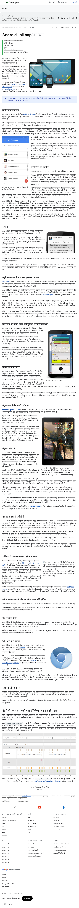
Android (4, 817)
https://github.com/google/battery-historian (47, 781)
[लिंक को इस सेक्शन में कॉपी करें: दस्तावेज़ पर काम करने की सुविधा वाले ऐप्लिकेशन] (50, 324)
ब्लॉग (3, 833)
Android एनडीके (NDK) (34, 856)
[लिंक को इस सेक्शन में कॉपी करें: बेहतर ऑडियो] (17, 449)
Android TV (6, 282)
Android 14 (5, 853)
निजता (29, 830)
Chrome (4, 878)
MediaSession (35, 506)
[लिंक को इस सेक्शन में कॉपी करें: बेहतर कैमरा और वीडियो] (26, 517)
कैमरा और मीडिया (32, 827)
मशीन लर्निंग (31, 820)
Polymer (33, 661)
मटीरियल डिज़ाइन (29, 114)
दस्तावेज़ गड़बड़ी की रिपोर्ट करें (60, 847)
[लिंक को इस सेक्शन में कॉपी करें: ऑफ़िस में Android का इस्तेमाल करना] (40, 557)
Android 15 (5, 850)
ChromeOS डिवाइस (58, 823)
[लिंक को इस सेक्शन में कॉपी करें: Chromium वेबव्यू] (22, 641)
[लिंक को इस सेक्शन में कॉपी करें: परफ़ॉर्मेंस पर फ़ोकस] (51, 167)
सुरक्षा (3, 823)
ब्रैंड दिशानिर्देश (18, 894)
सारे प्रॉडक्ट (5, 887)
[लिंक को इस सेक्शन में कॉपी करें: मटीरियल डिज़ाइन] (21, 110)
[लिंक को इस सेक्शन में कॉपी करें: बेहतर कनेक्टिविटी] (21, 367)
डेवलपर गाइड (31, 847)
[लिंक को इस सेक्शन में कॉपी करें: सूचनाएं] (11, 227)
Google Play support (59, 850)
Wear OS (56, 820)
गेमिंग (29, 817)
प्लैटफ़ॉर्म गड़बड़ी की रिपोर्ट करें (60, 844)
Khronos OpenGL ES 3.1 (11, 410)
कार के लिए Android (59, 827)
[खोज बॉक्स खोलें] (50, 2)
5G (29, 833)
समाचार (4, 830)
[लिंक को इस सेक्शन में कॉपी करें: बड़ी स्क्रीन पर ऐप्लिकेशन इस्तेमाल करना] (41, 277)
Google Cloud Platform (9, 884)
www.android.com (8, 89)
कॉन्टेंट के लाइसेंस (26, 796)
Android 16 (5, 847)
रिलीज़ (33, 28)
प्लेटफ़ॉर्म (5, 8)
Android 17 (5, 844)
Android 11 (5, 862)
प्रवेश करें (74, 2)
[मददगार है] (72, 27)
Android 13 (5, 856)
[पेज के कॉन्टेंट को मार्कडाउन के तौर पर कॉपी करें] (40, 35)
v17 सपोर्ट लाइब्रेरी (47, 295)
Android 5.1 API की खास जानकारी (18, 101)
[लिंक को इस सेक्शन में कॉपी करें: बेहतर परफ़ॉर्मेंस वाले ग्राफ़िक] (30, 406)
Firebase (5, 881)
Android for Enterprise (9, 820)
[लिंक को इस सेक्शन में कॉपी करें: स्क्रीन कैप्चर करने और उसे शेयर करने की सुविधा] (48, 600)
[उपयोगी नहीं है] (75, 27)
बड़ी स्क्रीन (56, 817)
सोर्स (3, 827)
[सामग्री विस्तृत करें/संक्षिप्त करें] (25, 41)
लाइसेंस (10, 894)
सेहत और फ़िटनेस (32, 823)
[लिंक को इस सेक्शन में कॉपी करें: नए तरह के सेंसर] (19, 618)
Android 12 (5, 859)
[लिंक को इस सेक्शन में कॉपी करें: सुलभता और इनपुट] (22, 688)
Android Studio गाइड (34, 844)
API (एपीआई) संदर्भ (33, 850)
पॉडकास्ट (4, 836)
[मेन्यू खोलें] (3, 2)
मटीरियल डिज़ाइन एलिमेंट (10, 663)
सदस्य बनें (27, 898)
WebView (22, 647)
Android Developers (7, 28)
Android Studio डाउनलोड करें (36, 853)
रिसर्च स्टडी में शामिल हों (59, 853)
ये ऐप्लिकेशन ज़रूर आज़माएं (22, 28)
